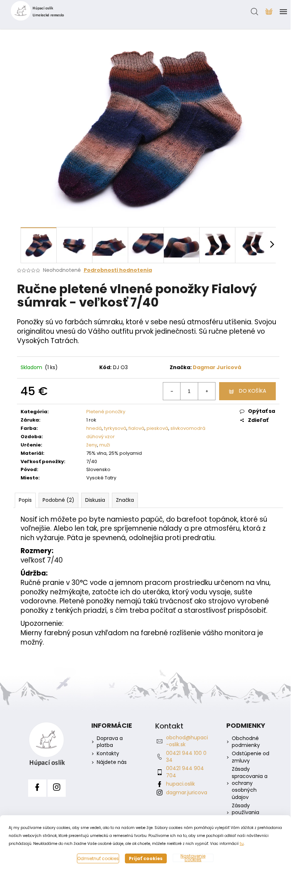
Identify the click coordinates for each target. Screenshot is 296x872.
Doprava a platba (110, 742)
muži (104, 444)
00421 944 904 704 (185, 772)
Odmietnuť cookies (98, 858)
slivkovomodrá (187, 428)
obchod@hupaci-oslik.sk (187, 741)
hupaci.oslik (180, 783)
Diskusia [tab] (95, 500)
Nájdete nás (112, 762)
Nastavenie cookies (192, 858)
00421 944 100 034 (186, 756)
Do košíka (252, 390)
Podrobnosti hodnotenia (118, 270)
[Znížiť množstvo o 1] (171, 391)
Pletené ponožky (105, 411)
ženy (91, 444)
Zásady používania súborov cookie (251, 812)
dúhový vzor (100, 436)
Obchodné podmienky (246, 742)
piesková (157, 428)
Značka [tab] (125, 500)
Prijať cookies (145, 858)
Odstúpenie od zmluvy (250, 757)
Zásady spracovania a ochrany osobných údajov (249, 783)
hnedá (94, 428)
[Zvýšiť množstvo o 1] (206, 391)
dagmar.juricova (186, 792)
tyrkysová (115, 428)
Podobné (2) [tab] (58, 500)
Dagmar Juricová (217, 367)
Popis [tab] (25, 500)
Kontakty (108, 753)
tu (242, 843)
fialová (136, 428)
